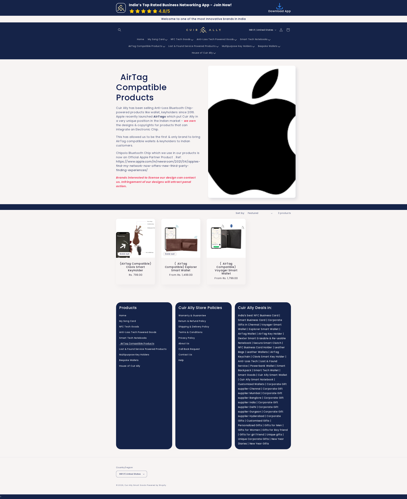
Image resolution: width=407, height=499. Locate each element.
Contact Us (185, 354)
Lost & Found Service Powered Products (142, 349)
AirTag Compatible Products (136, 343)
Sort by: (240, 213)
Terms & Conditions (190, 332)
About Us (184, 343)
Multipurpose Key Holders (134, 354)
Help (181, 360)
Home (122, 315)
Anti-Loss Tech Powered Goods (137, 332)
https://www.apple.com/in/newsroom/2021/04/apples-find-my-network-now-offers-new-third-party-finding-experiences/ (158, 165)
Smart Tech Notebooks (133, 338)
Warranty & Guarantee (192, 315)
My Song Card (127, 321)
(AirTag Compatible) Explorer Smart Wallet (181, 267)
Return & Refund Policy (192, 321)
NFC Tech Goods (129, 326)
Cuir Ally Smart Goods (135, 485)
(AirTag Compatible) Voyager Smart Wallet (226, 268)
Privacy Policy (187, 338)
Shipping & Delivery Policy (194, 326)
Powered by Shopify (156, 485)
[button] (119, 29)
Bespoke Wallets (129, 360)
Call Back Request (189, 349)
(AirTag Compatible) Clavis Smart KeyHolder (135, 267)
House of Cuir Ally (129, 365)
